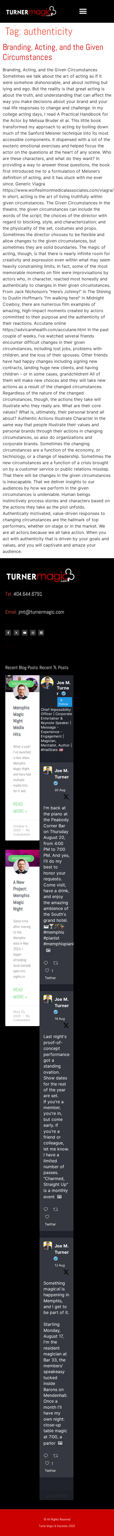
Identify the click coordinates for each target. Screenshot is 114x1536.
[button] (83, 11)
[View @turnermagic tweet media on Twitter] (48, 950)
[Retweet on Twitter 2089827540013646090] (57, 1209)
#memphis (53, 932)
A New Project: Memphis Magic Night (21, 895)
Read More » (20, 807)
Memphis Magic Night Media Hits (21, 720)
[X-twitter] (16, 633)
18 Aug (60, 1019)
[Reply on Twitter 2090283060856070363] (47, 963)
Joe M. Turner (62, 773)
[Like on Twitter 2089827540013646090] (48, 1217)
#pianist (51, 938)
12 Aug (60, 1265)
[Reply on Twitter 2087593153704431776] (47, 1456)
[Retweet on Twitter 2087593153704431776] (57, 1456)
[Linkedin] (41, 633)
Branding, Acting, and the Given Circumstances (53, 52)
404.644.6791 (28, 593)
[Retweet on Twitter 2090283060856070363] (57, 963)
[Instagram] (33, 633)
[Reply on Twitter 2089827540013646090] (47, 1209)
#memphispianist (60, 943)
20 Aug (60, 790)
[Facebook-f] (8, 633)
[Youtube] (25, 633)
